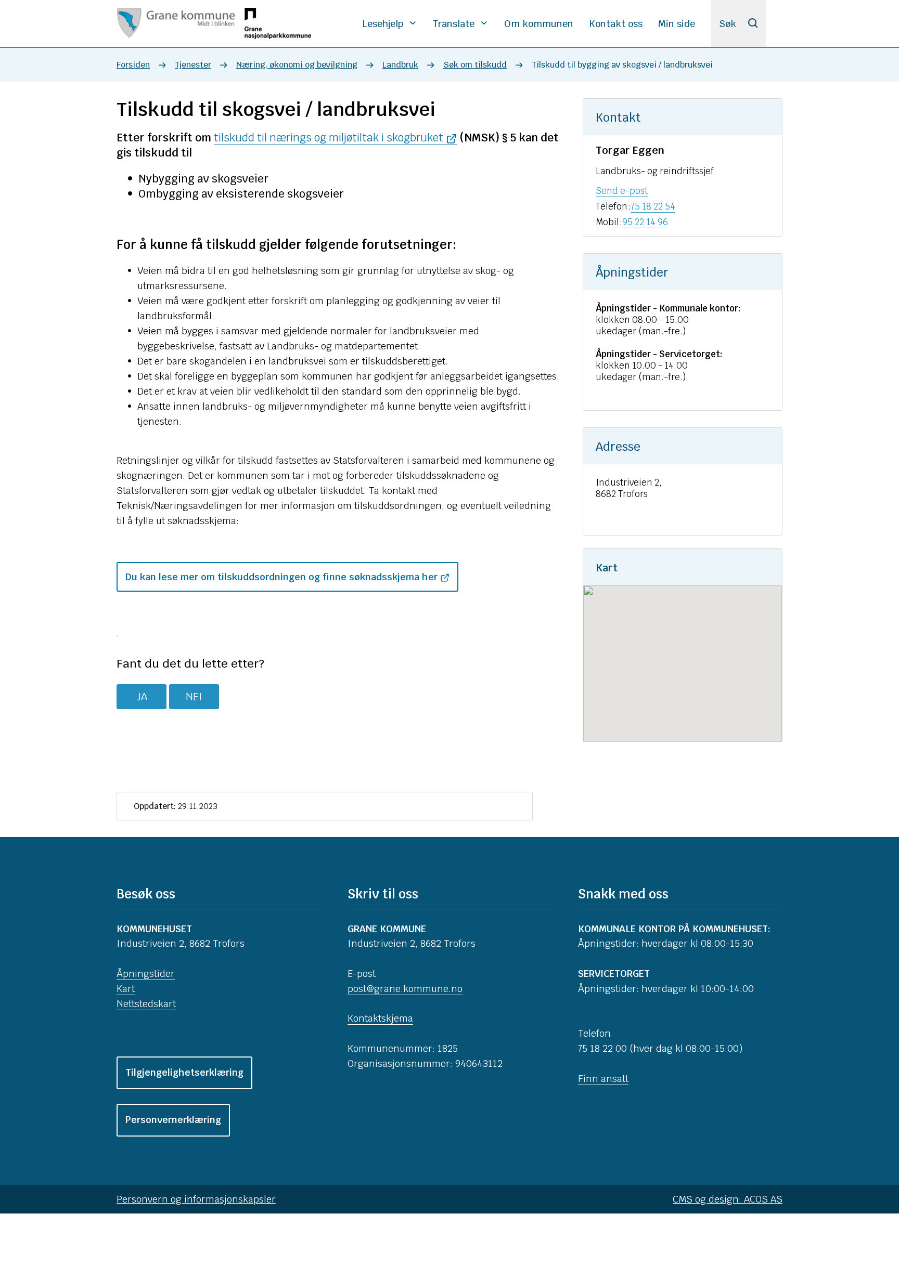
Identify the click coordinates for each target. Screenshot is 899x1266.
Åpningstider (146, 974)
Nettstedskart (146, 1004)
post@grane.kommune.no (405, 989)
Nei (194, 696)
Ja (141, 696)
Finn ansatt (603, 1079)
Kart (126, 989)
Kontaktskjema (380, 1018)
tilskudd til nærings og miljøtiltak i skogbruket (328, 137)
